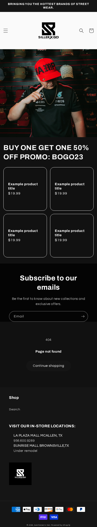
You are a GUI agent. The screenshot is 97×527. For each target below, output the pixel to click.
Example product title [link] (23, 186)
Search (14, 409)
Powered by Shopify (61, 525)
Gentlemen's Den (42, 525)
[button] (6, 31)
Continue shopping (48, 366)
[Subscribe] (83, 316)
